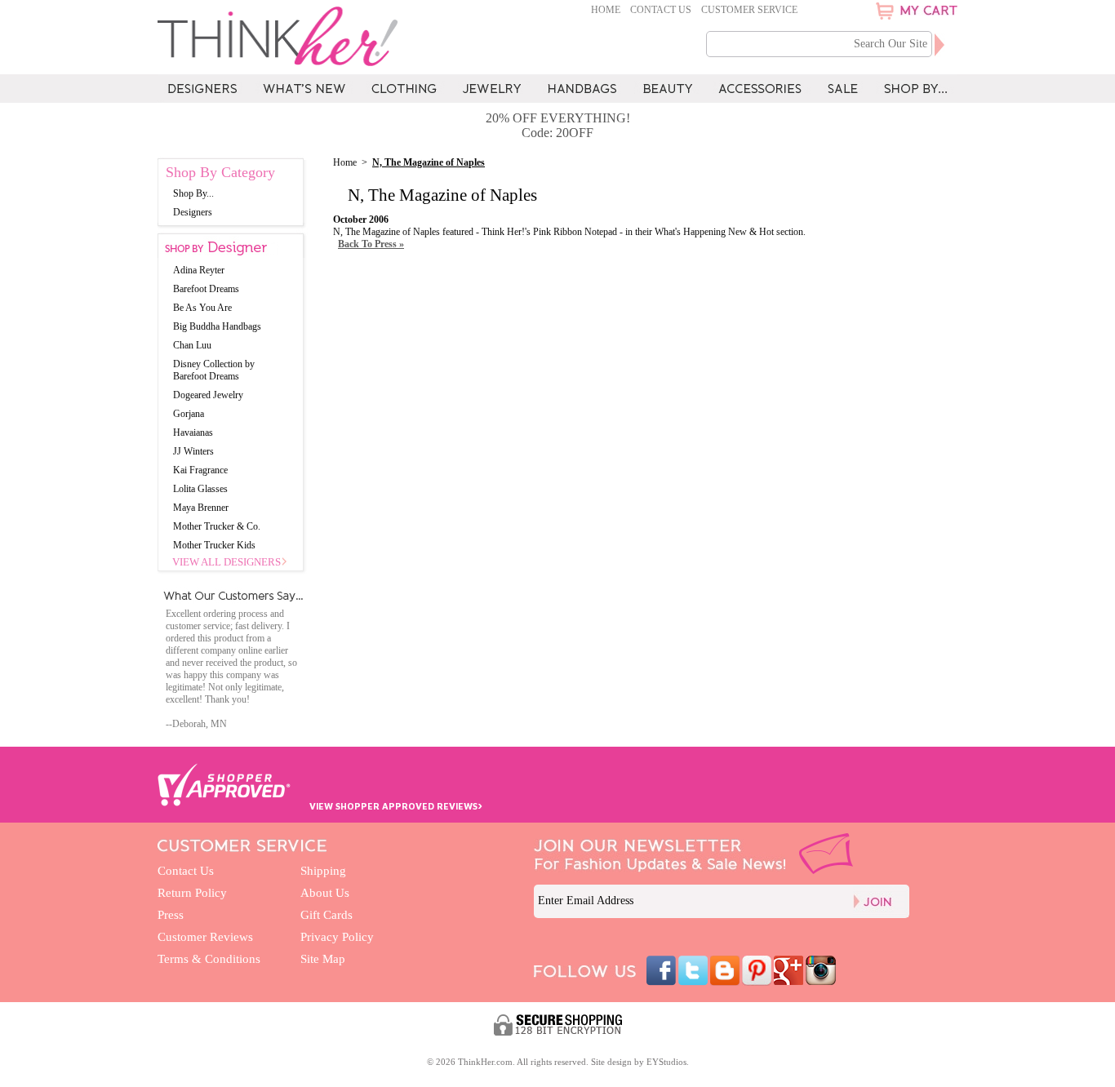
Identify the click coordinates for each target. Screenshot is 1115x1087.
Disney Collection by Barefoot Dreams (214, 370)
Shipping (323, 870)
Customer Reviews (205, 936)
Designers (192, 212)
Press (171, 914)
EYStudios (666, 1062)
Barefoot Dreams (206, 289)
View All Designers (226, 562)
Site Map (322, 958)
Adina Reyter (198, 270)
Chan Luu (192, 345)
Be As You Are (202, 307)
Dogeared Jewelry (208, 395)
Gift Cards (326, 914)
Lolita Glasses (200, 489)
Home (605, 10)
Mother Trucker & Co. (216, 526)
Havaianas (193, 432)
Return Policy (192, 892)
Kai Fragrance (200, 470)
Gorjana (188, 413)
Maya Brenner (201, 507)
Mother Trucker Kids (214, 545)
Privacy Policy (337, 936)
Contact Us (660, 10)
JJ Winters (193, 451)
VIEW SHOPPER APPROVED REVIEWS (395, 806)
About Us (324, 892)
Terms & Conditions (209, 958)
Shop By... (193, 193)
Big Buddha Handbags (217, 326)
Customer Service (749, 10)
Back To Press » (371, 244)
